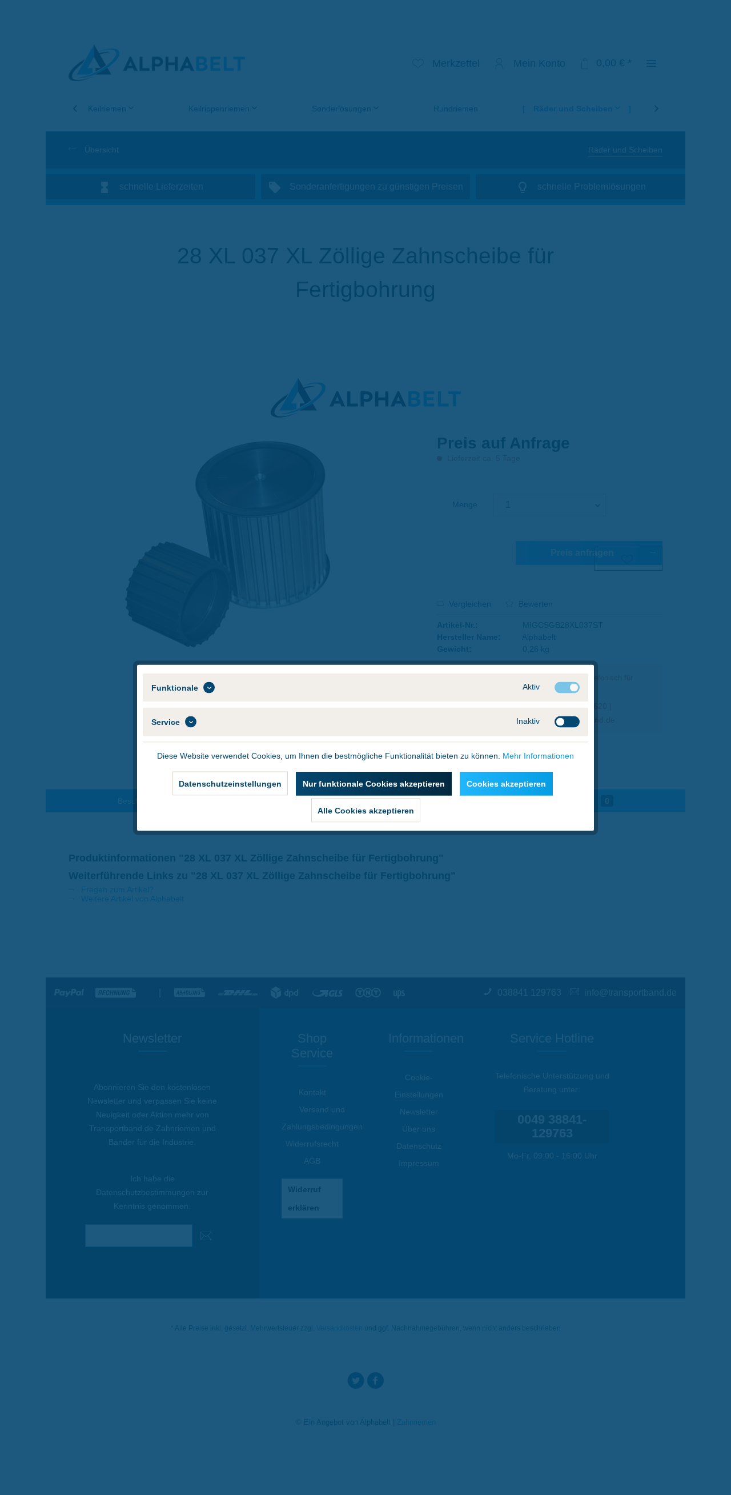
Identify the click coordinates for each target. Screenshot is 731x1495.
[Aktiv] (567, 687)
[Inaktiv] (567, 721)
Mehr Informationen (538, 755)
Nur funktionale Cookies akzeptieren (374, 783)
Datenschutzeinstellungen (230, 783)
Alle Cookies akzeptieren (366, 810)
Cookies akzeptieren (506, 783)
